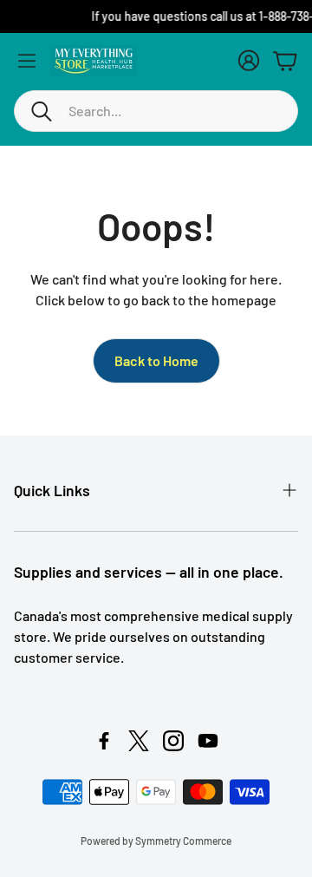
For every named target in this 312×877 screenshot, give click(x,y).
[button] (156, 111)
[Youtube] (208, 740)
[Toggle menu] (27, 61)
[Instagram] (173, 740)
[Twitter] (138, 740)
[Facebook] (104, 740)
